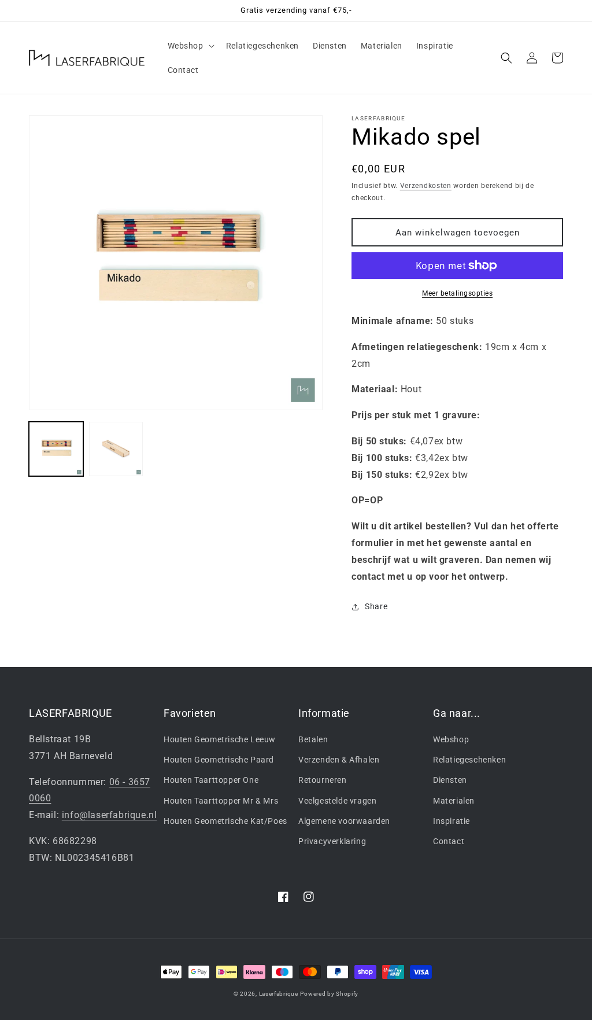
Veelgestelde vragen (337, 800)
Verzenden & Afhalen (338, 759)
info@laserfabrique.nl (109, 814)
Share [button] (376, 606)
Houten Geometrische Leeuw (220, 739)
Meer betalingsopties (457, 293)
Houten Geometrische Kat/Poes (225, 821)
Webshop (451, 739)
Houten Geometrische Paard (219, 759)
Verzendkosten (426, 186)
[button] (190, 46)
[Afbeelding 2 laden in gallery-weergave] (116, 449)
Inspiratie (451, 821)
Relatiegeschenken (469, 759)
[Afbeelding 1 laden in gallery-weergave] (56, 449)
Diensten (450, 780)
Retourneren (322, 780)
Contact (448, 841)
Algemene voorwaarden (344, 821)
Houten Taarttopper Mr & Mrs (221, 800)
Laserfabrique (278, 993)
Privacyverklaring (332, 841)
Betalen (313, 739)
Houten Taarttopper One (211, 780)
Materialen (454, 800)
